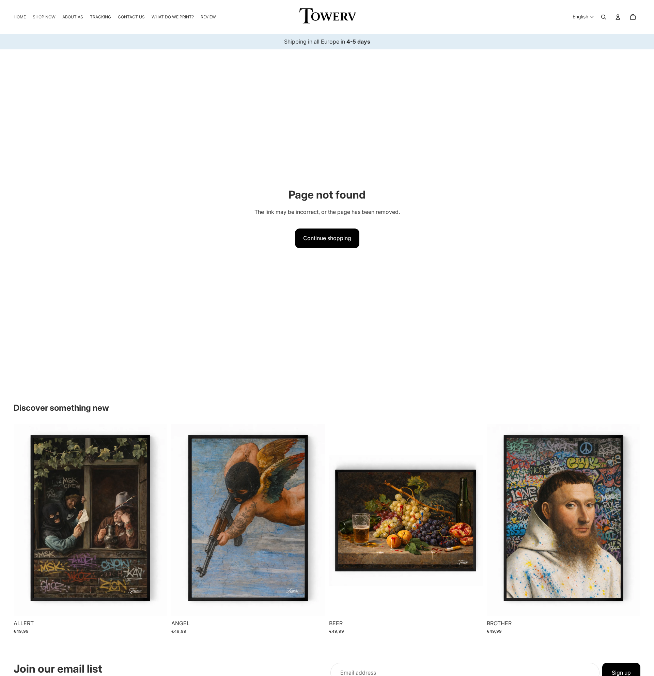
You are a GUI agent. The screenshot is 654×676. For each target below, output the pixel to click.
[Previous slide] (24, 520)
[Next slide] (157, 520)
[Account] (617, 17)
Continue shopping (327, 238)
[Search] (603, 17)
